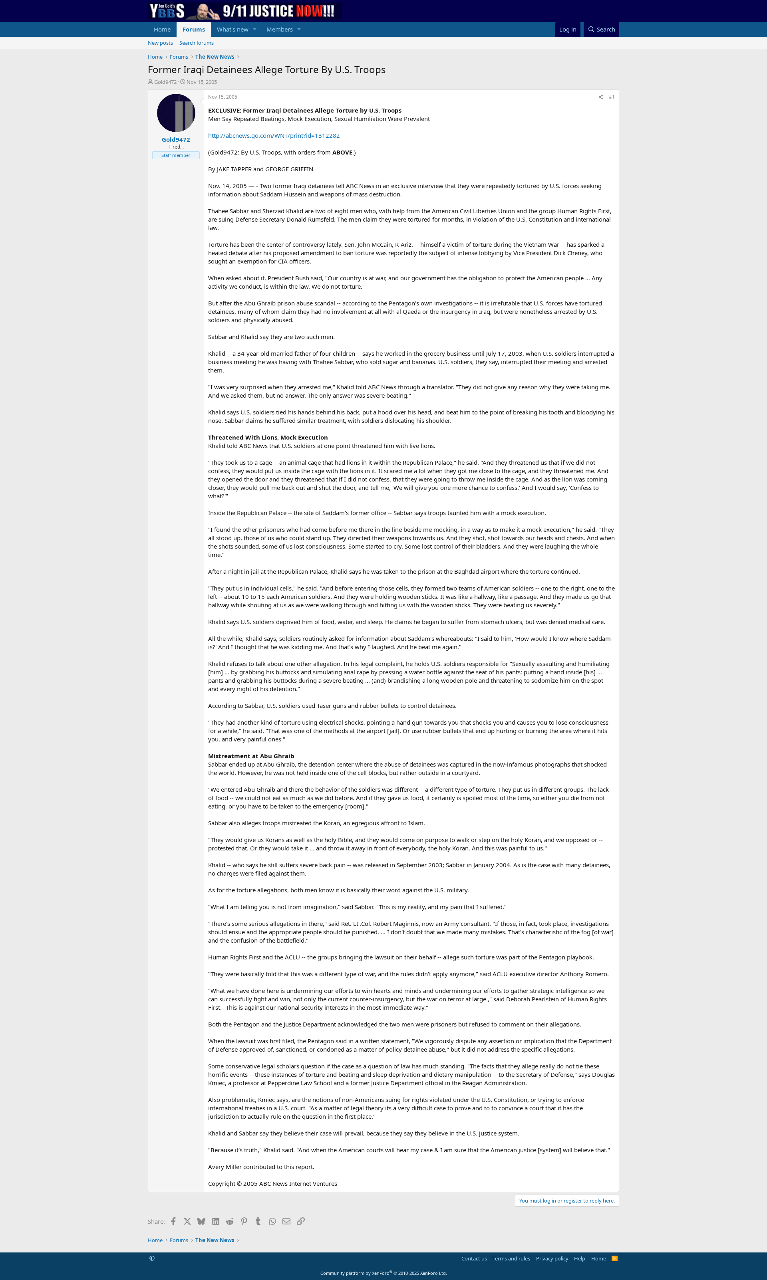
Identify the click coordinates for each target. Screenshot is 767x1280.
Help (579, 1258)
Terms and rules (511, 1258)
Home (162, 29)
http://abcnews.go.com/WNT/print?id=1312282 (274, 135)
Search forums (196, 42)
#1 (612, 96)
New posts (160, 42)
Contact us (474, 1258)
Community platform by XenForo (383, 1273)
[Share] (601, 97)
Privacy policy (552, 1258)
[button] (254, 29)
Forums (194, 29)
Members (279, 29)
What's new (232, 29)
